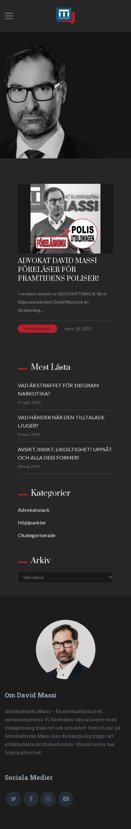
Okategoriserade (36, 535)
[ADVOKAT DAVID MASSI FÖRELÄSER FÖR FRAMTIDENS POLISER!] (65, 219)
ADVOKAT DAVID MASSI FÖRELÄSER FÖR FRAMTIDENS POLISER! (58, 270)
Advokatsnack (37, 328)
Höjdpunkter (32, 522)
